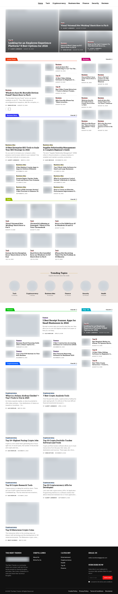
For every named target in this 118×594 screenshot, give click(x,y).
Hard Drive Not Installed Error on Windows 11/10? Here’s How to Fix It (40, 255)
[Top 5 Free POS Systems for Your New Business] (10, 354)
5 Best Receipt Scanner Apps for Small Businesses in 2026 (59, 321)
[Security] (86, 288)
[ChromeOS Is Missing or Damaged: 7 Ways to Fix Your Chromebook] (41, 211)
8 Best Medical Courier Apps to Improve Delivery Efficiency (27, 168)
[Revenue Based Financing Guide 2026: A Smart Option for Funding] (10, 343)
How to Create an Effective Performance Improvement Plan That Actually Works (65, 191)
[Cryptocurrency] (32, 288)
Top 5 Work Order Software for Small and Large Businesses (65, 168)
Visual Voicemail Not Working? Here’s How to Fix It (84, 26)
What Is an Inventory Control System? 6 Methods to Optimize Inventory (65, 180)
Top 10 (63, 565)
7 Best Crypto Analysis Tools (56, 396)
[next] (9, 109)
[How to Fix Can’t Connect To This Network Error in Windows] (99, 41)
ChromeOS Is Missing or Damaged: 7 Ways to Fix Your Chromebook (40, 225)
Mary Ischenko (12, 540)
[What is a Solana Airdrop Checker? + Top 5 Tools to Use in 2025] (22, 379)
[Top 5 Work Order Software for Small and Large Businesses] (47, 167)
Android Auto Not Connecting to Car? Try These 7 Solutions (66, 68)
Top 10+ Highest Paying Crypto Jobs (22, 441)
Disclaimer (108, 591)
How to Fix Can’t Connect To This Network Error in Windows (99, 46)
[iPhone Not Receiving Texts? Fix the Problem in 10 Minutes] (66, 240)
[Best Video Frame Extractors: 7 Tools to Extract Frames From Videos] (49, 89)
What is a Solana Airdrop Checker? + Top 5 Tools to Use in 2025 (22, 397)
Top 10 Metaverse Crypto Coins (20, 530)
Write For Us (37, 560)
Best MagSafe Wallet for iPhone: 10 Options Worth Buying (101, 343)
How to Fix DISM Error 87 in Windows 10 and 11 (65, 224)
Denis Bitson (67, 50)
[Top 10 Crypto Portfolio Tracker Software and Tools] (60, 424)
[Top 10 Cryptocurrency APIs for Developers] (60, 468)
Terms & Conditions (96, 591)
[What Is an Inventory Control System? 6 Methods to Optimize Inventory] (47, 179)
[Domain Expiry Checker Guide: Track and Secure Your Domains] (10, 179)
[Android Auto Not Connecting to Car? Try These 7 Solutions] (49, 67)
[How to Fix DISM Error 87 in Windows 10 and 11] (66, 211)
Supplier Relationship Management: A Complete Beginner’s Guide (59, 149)
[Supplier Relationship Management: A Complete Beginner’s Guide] (60, 131)
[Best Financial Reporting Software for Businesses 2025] (47, 354)
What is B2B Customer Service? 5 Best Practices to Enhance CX (27, 190)
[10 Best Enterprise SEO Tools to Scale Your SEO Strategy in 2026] (22, 131)
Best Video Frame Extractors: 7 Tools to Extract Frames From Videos (66, 90)
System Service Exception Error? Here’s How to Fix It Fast (16, 255)
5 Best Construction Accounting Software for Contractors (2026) (64, 343)
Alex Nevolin (49, 160)
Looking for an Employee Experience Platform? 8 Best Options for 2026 (29, 44)
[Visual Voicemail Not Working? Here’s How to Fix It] (85, 20)
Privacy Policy (83, 591)
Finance (63, 568)
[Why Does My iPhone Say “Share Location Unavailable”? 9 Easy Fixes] (49, 101)
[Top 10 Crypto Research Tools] (22, 468)
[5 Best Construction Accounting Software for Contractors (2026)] (47, 343)
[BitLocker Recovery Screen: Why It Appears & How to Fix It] (105, 114)
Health (63, 562)
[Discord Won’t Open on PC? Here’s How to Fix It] (72, 41)
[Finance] (68, 288)
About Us (36, 557)
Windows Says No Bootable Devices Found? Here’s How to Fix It (22, 94)
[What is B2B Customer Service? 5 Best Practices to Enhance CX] (10, 190)
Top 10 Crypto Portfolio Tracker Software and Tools (57, 442)
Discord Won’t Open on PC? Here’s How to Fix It (71, 46)
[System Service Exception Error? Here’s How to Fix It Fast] (16, 240)
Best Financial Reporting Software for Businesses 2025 (63, 354)
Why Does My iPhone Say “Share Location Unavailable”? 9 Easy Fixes (65, 102)
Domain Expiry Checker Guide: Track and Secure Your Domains (27, 179)
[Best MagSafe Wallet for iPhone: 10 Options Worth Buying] (86, 342)
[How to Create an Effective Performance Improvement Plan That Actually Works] (47, 190)
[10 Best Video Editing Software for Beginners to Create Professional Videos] (49, 78)
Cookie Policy (72, 591)
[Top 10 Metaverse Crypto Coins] (22, 513)
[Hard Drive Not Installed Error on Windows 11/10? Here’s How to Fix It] (41, 240)
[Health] (103, 288)
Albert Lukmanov (16, 49)
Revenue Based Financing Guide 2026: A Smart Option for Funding (27, 344)
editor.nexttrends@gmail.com (97, 558)
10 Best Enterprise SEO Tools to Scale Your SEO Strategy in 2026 (22, 149)
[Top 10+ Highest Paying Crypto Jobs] (22, 424)
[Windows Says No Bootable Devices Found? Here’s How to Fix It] (23, 75)
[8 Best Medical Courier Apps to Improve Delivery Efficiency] (10, 167)
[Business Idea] (50, 288)
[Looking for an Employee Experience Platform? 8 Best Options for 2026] (32, 30)
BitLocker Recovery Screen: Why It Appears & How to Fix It (105, 126)
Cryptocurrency (66, 560)
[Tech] (14, 288)
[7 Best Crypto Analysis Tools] (60, 379)
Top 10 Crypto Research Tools (19, 485)
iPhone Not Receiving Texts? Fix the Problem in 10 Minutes (65, 255)
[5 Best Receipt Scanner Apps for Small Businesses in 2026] (23, 325)
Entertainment (66, 557)
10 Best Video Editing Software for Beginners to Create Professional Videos (65, 79)
